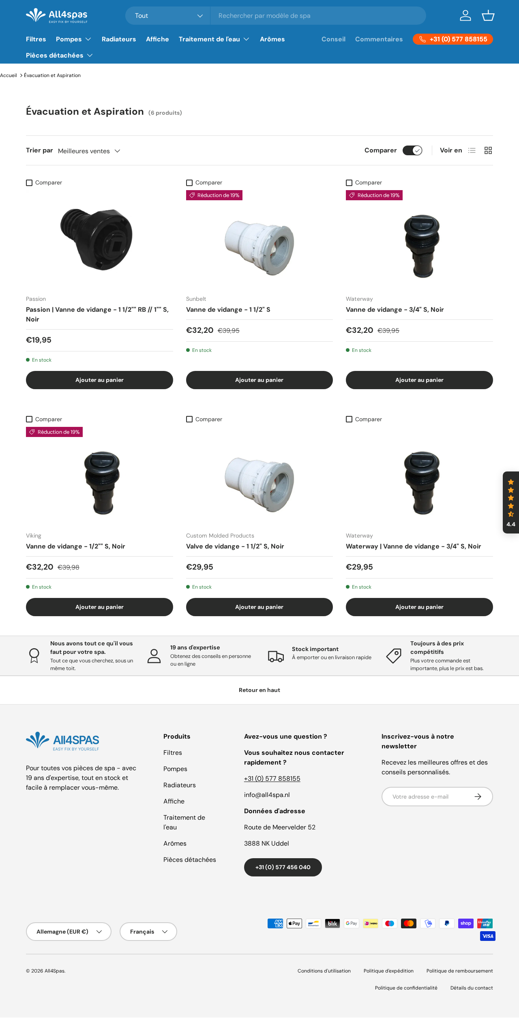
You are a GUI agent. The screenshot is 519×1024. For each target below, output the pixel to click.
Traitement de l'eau (209, 39)
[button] (488, 15)
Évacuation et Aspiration (52, 75)
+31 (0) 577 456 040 (283, 867)
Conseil (333, 39)
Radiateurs (119, 39)
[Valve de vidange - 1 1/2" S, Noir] (259, 476)
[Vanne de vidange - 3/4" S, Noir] (419, 239)
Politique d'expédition (389, 971)
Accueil (8, 75)
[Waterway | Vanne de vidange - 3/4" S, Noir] (419, 476)
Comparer (381, 150)
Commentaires (379, 39)
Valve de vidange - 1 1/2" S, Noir (235, 546)
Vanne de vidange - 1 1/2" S (228, 309)
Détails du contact (471, 988)
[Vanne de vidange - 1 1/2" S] (259, 239)
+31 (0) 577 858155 (272, 778)
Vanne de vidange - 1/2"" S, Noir (75, 546)
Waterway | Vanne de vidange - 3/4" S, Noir (413, 546)
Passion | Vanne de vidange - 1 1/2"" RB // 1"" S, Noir (97, 314)
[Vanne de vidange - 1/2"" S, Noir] (99, 476)
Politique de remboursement (460, 971)
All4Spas (54, 971)
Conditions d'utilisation (324, 971)
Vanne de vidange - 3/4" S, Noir (395, 309)
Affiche (157, 39)
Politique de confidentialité (406, 988)
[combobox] (275, 15)
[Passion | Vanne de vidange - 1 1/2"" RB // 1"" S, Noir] (99, 239)
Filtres (36, 39)
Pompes (69, 39)
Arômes (272, 39)
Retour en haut (259, 690)
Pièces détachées (55, 55)
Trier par (39, 150)
